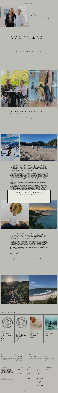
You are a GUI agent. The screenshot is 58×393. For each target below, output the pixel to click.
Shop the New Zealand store (39, 196)
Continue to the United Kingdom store (19, 196)
